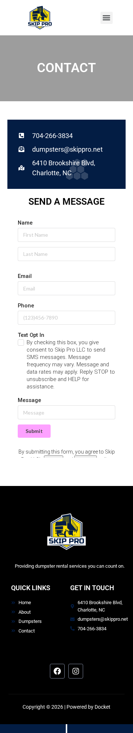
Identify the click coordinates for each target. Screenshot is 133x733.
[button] (106, 18)
